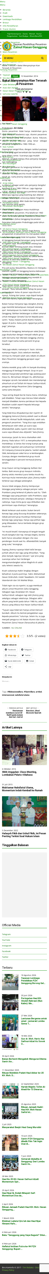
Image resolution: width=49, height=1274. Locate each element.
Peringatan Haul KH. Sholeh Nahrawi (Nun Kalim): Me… (31, 1001)
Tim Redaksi (28, 1267)
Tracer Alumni (9, 29)
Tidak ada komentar (24, 89)
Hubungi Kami (9, 32)
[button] (24, 750)
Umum (12, 65)
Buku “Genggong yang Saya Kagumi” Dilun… (24, 1235)
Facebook (6, 951)
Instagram (6, 945)
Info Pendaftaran (10, 26)
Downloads (8, 16)
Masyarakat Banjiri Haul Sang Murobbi (21, 1127)
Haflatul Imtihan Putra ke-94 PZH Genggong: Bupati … (19, 1247)
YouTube (6, 940)
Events (25, 34)
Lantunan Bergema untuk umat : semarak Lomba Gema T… (34, 1021)
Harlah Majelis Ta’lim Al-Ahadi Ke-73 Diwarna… (33, 1088)
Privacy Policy (8, 1270)
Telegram (6, 934)
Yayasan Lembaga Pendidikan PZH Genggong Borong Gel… (33, 981)
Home (4, 65)
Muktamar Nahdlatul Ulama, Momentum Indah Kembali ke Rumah (22, 789)
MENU (9, 58)
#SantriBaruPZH (36, 36)
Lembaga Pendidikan (12, 19)
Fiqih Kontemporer (14, 34)
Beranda (6, 9)
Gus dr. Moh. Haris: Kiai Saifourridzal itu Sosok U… (33, 1041)
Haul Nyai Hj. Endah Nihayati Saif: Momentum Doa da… (18, 1194)
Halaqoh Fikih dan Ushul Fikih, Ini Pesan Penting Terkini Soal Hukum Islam (24, 835)
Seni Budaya (23, 36)
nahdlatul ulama (22, 695)
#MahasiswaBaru (15, 692)
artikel (39, 692)
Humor (39, 34)
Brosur (6, 22)
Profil (5, 13)
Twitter (5, 957)
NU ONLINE (16, 628)
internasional (8, 695)
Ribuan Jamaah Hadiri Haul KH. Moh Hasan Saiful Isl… (32, 1109)
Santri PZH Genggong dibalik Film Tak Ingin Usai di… (32, 1141)
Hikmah (32, 34)
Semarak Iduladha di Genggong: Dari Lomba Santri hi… (33, 1161)
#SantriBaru (29, 692)
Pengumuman (12, 36)
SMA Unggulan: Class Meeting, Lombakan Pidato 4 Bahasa (19, 773)
